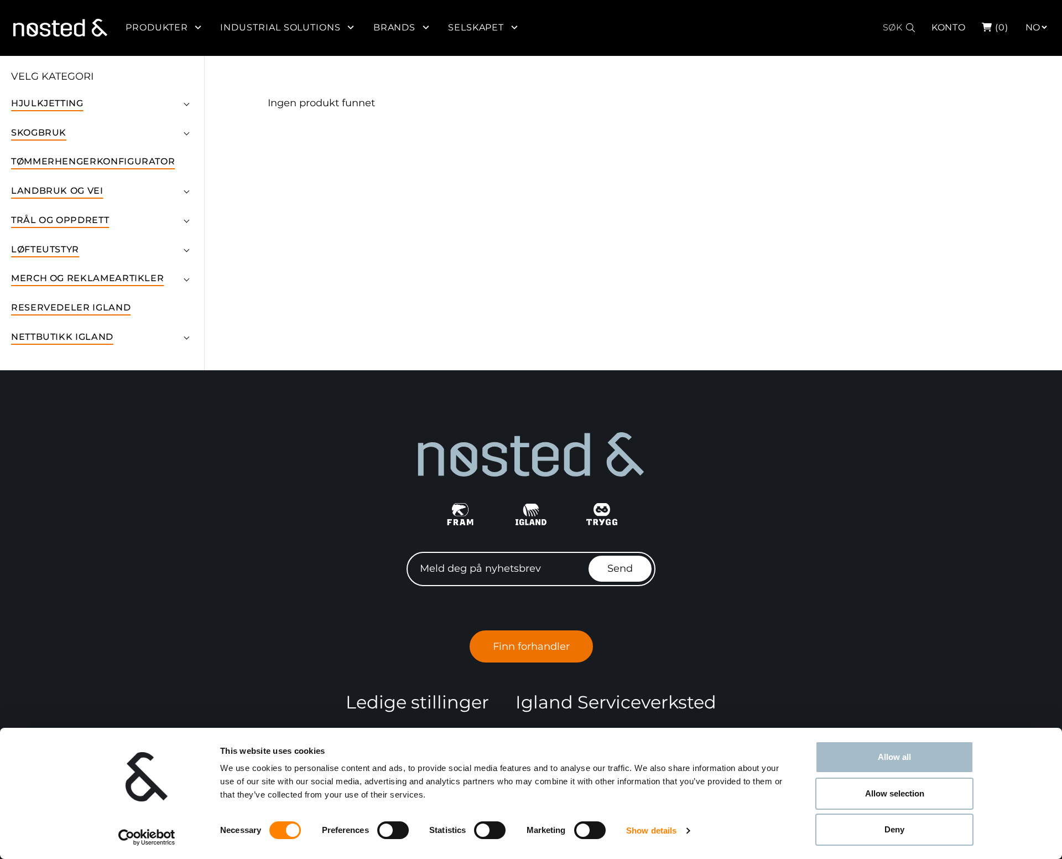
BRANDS (394, 27)
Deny (894, 829)
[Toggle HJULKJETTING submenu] (186, 103)
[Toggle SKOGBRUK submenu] (186, 132)
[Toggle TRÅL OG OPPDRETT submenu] (186, 220)
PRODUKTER (157, 27)
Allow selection (894, 793)
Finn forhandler (531, 646)
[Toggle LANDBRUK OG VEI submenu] (186, 191)
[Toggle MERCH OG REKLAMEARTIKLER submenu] (186, 278)
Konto (948, 27)
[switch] (393, 830)
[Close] (1052, 20)
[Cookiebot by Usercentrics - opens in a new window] (146, 837)
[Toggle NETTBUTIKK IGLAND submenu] (186, 337)
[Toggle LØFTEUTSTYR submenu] (186, 249)
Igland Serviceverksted (616, 702)
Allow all (894, 757)
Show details (651, 830)
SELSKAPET (476, 27)
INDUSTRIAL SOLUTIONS (280, 27)
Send (620, 568)
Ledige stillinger (417, 702)
